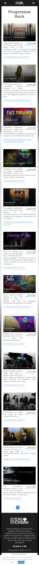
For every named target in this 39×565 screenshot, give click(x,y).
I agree (21, 562)
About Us (23, 550)
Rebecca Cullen (30, 45)
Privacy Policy (13, 550)
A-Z (29, 550)
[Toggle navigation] (5, 3)
